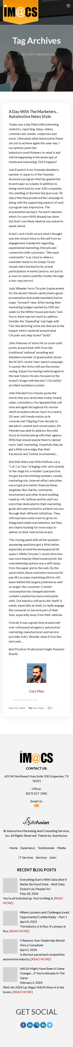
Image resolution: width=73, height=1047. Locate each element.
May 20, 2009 (17, 708)
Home (13, 848)
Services (41, 857)
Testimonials (46, 848)
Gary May (38, 708)
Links (52, 857)
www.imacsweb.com (25, 699)
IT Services (25, 857)
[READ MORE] (19, 931)
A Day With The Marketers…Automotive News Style (34, 114)
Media (61, 848)
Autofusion (59, 835)
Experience (27, 848)
